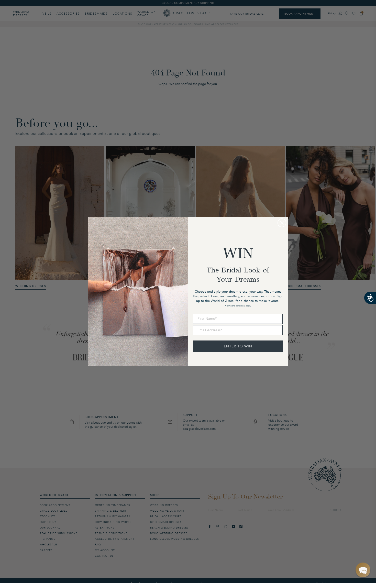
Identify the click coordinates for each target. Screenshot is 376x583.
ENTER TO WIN (238, 346)
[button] (363, 570)
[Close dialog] (282, 223)
